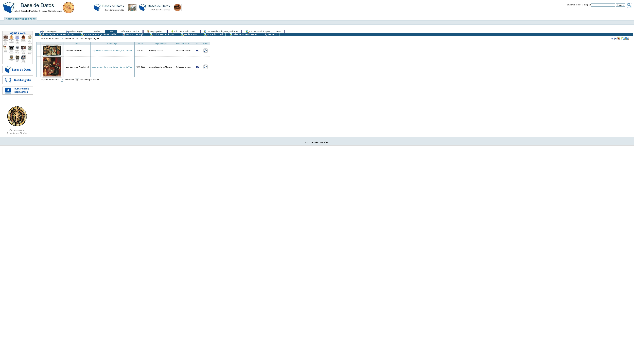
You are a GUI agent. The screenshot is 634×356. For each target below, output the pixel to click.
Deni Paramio (190, 34)
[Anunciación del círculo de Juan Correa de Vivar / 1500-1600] (52, 66)
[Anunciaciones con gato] (159, 7)
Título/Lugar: (112, 43)
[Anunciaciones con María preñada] (114, 7)
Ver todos (272, 34)
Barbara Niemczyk (134, 34)
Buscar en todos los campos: (579, 5)
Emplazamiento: (183, 43)
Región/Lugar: (161, 43)
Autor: (77, 43)
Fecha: (140, 43)
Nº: (197, 43)
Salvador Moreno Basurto (245, 34)
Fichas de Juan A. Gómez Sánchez (58, 34)
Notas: (205, 43)
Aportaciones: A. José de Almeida (100, 34)
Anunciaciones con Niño (21, 18)
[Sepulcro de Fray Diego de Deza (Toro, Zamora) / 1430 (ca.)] (52, 50)
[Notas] (205, 50)
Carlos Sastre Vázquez (164, 34)
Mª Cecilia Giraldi (215, 34)
